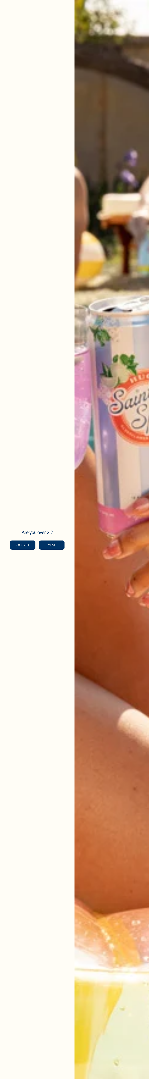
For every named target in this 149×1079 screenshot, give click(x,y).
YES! (51, 545)
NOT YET (23, 545)
